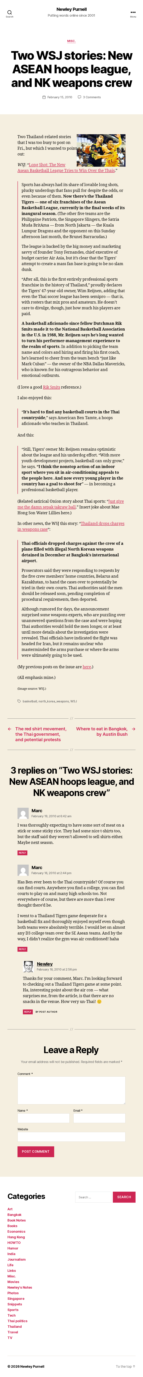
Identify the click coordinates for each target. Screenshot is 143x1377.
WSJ (73, 701)
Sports (12, 1310)
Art (9, 1209)
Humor (12, 1248)
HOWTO (14, 1243)
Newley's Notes (19, 1287)
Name (23, 1110)
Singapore (15, 1299)
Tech (11, 1315)
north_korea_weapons (54, 701)
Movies (13, 1282)
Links (11, 1271)
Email (78, 1110)
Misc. (71, 41)
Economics (16, 1231)
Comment (25, 1074)
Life (10, 1265)
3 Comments (92, 97)
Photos (12, 1293)
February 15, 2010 (59, 97)
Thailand (14, 1327)
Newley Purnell (71, 9)
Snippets (14, 1304)
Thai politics (17, 1321)
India (11, 1254)
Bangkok (14, 1215)
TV (9, 1338)
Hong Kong (16, 1237)
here (87, 667)
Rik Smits (51, 387)
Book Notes (16, 1220)
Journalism (16, 1259)
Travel (12, 1332)
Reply (22, 852)
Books (12, 1226)
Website (23, 1129)
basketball (30, 701)
